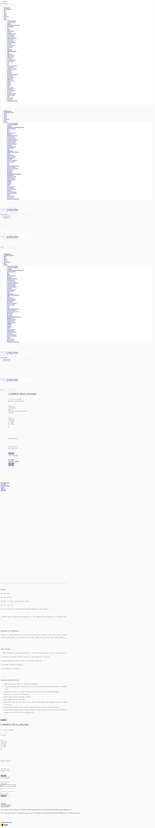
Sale (5, 18)
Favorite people (11, 45)
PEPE (8, 86)
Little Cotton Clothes (12, 66)
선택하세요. (11, 419)
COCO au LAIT (10, 39)
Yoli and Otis (10, 98)
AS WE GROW (10, 26)
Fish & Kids (9, 47)
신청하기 (3, 795)
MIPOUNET (10, 76)
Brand (5, 19)
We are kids (10, 99)
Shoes (5, 15)
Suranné (9, 92)
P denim (9, 84)
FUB (8, 52)
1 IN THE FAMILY (11, 22)
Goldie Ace (9, 54)
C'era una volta (10, 36)
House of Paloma (11, 60)
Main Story (9, 70)
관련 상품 (3, 490)
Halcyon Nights (10, 55)
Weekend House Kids (12, 100)
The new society (11, 95)
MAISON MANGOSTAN (12, 74)
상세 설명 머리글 (5, 482)
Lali (8, 63)
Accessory (6, 16)
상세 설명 (3, 484)
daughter (9, 44)
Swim (5, 13)
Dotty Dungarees (11, 42)
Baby (5, 10)
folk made (9, 50)
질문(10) (3, 489)
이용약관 (3, 803)
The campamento (11, 93)
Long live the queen (12, 68)
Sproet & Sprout (11, 90)
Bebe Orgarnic (10, 31)
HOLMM (9, 58)
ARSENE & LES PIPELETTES (13, 25)
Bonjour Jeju (7, 7)
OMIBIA (9, 82)
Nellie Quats (10, 79)
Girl (4, 12)
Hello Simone (10, 57)
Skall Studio (10, 89)
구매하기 (3, 719)
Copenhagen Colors (12, 38)
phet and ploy (10, 87)
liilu (8, 64)
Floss (8, 48)
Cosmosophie (10, 35)
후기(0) (3, 487)
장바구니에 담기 (5, 777)
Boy (8, 28)
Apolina (9, 23)
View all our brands (11, 20)
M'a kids (9, 71)
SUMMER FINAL (7, 9)
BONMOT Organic (11, 34)
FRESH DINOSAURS (11, 51)
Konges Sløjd (10, 61)
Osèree (8, 83)
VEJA (8, 96)
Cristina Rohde (10, 41)
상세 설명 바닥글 (5, 485)
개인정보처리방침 (6, 805)
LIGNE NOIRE (10, 67)
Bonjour (9, 32)
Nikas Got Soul (10, 80)
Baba (8, 29)
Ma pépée (9, 73)
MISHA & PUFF (10, 77)
